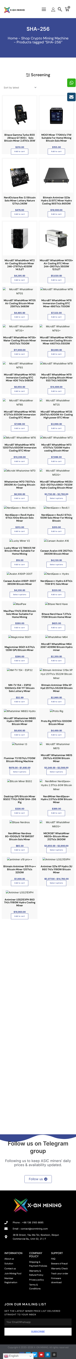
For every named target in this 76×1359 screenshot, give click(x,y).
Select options (56, 498)
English (13, 1355)
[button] (43, 10)
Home (12, 38)
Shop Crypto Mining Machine (44, 38)
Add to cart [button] (19, 151)
